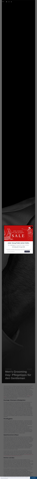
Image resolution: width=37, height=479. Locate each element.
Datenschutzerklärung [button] (4, 478)
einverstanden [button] (33, 477)
